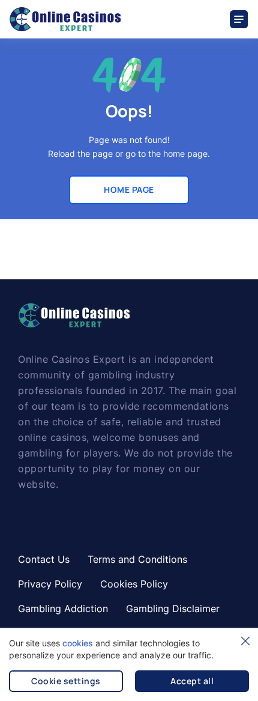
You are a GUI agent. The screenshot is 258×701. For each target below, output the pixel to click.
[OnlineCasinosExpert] (65, 19)
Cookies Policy (134, 584)
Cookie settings (66, 681)
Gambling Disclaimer (173, 608)
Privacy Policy (50, 584)
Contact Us (44, 559)
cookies (77, 643)
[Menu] (239, 19)
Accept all (192, 681)
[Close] (245, 641)
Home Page (129, 189)
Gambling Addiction (63, 608)
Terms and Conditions (137, 559)
